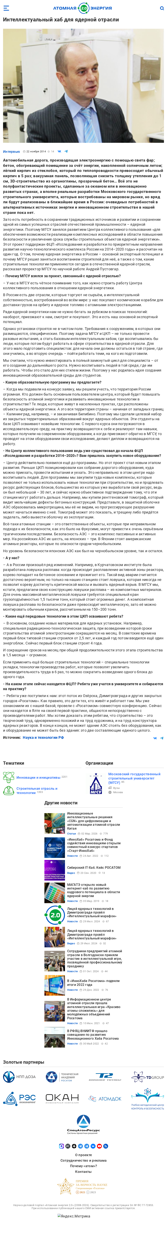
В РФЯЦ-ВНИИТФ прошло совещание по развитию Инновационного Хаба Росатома (93, 1034)
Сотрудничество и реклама (83, 1160)
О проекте (83, 1155)
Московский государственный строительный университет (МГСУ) (134, 778)
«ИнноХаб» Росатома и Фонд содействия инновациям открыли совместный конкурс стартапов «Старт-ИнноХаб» (94, 845)
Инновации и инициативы (38, 777)
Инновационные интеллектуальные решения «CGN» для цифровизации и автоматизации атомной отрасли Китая (93, 820)
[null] (59, 151)
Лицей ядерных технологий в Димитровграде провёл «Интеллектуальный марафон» (92, 912)
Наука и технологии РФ (43, 737)
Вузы (116, 787)
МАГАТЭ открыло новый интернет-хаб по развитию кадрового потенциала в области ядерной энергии (93, 890)
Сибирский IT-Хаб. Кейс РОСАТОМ (94, 868)
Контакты (83, 1172)
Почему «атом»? (83, 1166)
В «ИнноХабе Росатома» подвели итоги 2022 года (93, 982)
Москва (118, 792)
